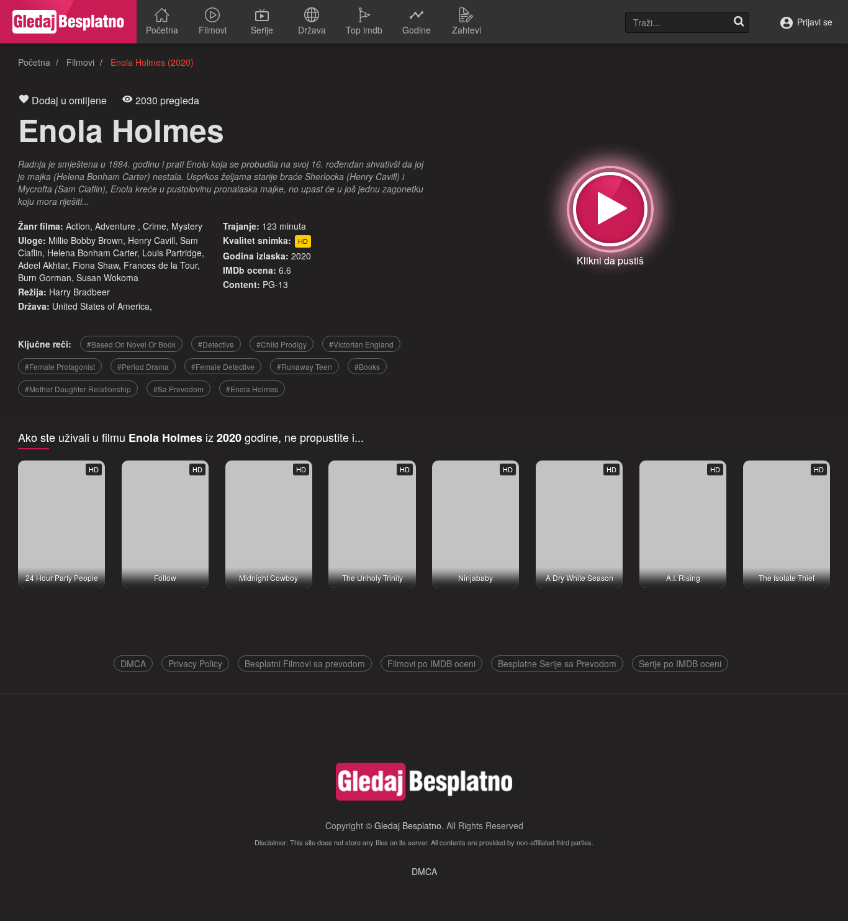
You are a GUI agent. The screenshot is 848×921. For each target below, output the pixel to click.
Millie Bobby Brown (85, 240)
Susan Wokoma (107, 277)
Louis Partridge (172, 252)
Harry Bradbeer (79, 291)
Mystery (186, 226)
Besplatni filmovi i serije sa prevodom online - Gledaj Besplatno (68, 22)
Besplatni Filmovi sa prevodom (305, 663)
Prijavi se (813, 22)
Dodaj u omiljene (68, 100)
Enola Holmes (121, 129)
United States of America (101, 306)
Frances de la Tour (160, 265)
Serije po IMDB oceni (680, 663)
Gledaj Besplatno (407, 825)
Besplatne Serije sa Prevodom (557, 663)
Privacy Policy (195, 663)
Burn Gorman (44, 277)
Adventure (116, 226)
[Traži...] (738, 22)
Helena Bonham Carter (92, 252)
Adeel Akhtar (43, 265)
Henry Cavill (151, 240)
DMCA (133, 663)
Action (78, 226)
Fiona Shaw (96, 265)
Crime (154, 226)
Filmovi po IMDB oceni (431, 663)
